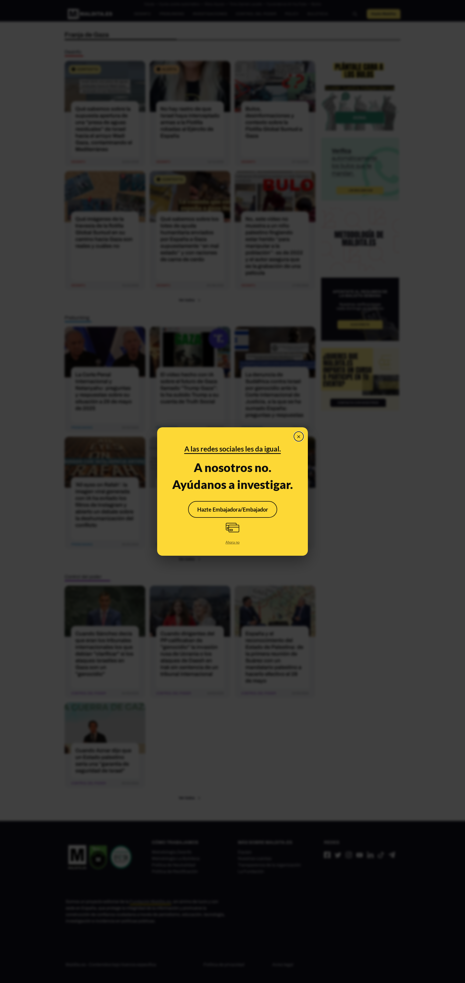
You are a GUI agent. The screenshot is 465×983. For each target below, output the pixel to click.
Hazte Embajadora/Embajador (232, 509)
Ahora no (232, 542)
